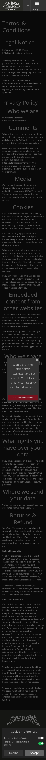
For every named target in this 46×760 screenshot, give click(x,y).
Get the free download (23, 397)
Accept (34, 753)
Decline (13, 753)
